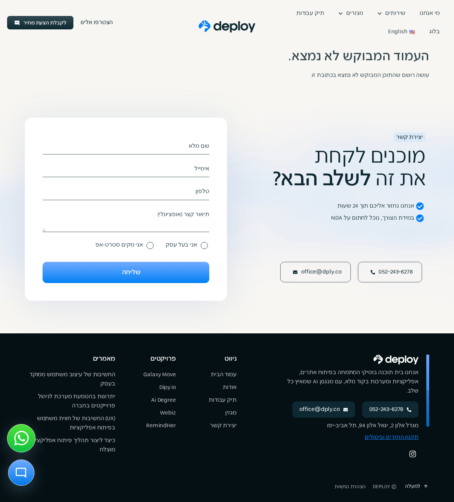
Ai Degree (163, 400)
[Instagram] (412, 454)
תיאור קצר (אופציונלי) (183, 214)
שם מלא (199, 146)
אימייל (201, 169)
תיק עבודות (310, 13)
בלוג (434, 32)
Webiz (168, 413)
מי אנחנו (430, 13)
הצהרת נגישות (350, 487)
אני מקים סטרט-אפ (119, 245)
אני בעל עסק (181, 245)
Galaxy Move (159, 375)
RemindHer (161, 426)
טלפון (202, 191)
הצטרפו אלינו (97, 22)
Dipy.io (167, 387)
